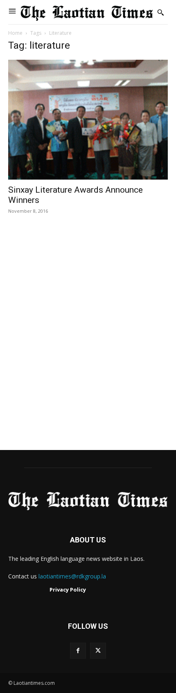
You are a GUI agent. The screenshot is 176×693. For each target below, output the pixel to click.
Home (15, 32)
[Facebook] (78, 651)
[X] (98, 651)
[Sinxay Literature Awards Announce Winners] (88, 120)
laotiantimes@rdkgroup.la (72, 576)
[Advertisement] (88, 341)
